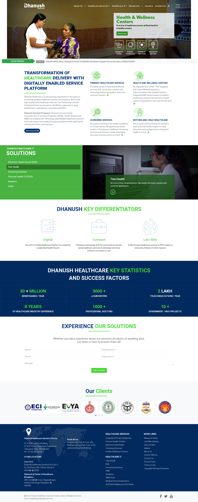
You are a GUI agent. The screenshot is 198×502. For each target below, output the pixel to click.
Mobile (119, 45)
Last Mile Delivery (151, 441)
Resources (134, 6)
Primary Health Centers (116, 441)
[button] (190, 62)
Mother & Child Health (115, 445)
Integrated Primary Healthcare (118, 438)
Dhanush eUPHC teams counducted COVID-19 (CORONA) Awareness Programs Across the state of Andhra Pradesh (90, 62)
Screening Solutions (17, 172)
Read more (122, 33)
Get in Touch (99, 370)
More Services (31, 131)
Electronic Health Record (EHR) (22, 162)
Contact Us (160, 6)
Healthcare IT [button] (118, 6)
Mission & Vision (151, 438)
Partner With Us (150, 455)
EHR (107, 464)
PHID (108, 471)
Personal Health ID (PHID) (20, 176)
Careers (149, 6)
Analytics (12, 181)
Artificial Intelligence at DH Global (119, 484)
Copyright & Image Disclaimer (156, 468)
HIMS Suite (110, 478)
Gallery (147, 448)
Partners (141, 45)
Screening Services (114, 448)
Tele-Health (13, 167)
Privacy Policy (150, 462)
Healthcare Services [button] (98, 6)
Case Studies (149, 445)
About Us (78, 6)
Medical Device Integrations (117, 481)
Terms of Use (150, 465)
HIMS (10, 186)
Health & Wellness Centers (117, 452)
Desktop (130, 45)
